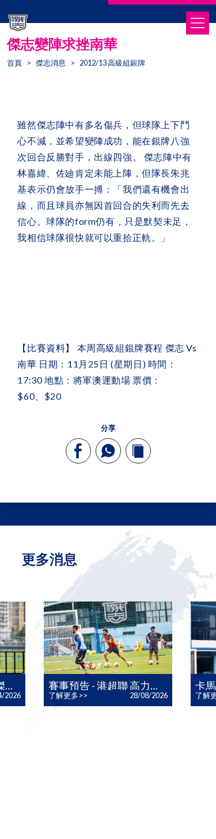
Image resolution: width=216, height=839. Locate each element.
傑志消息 (51, 62)
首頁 (14, 62)
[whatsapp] (108, 451)
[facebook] (78, 450)
